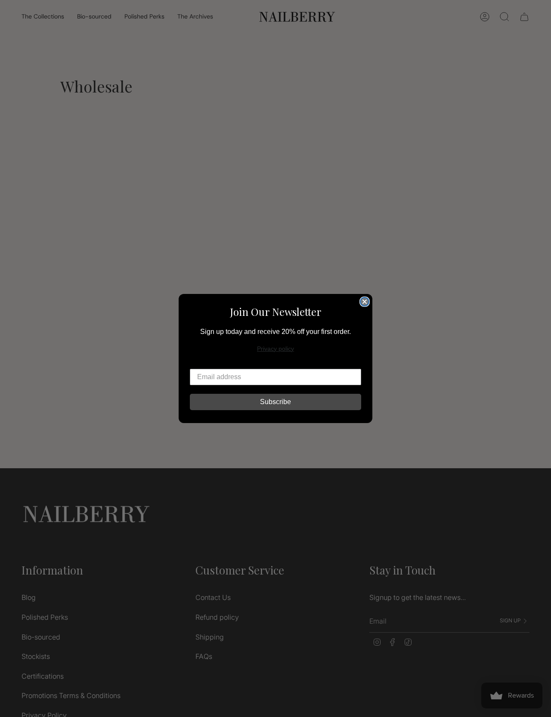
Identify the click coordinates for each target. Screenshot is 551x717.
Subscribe (275, 401)
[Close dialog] (364, 301)
